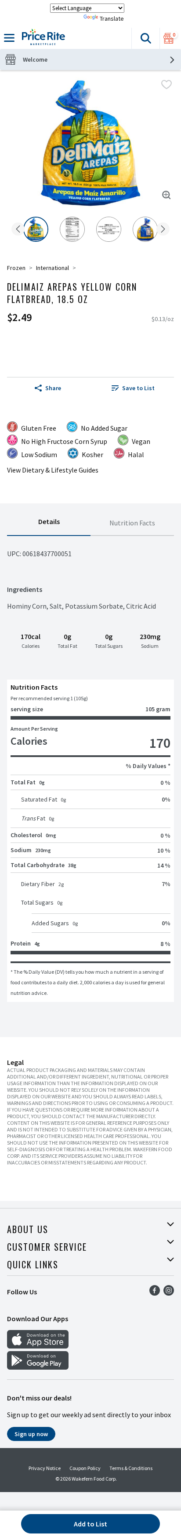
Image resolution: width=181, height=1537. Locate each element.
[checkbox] (166, 84)
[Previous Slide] (18, 229)
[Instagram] (168, 1293)
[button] (145, 38)
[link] (133, 388)
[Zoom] (166, 195)
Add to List (90, 1523)
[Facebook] (154, 1293)
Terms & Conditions (130, 1468)
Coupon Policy (85, 1468)
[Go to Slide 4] (145, 229)
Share (53, 388)
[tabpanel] (90, 769)
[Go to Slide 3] (109, 229)
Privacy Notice (45, 1468)
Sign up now (31, 1434)
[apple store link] (38, 1345)
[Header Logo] (42, 38)
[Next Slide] (163, 229)
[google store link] (38, 1367)
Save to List (138, 388)
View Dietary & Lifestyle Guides (52, 470)
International (52, 268)
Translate (112, 18)
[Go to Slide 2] (72, 229)
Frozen (16, 268)
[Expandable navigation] (9, 38)
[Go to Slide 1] (36, 229)
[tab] (48, 523)
